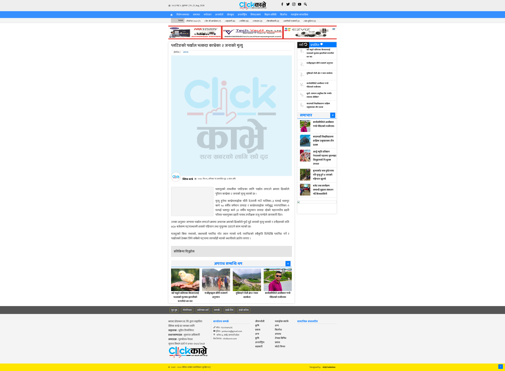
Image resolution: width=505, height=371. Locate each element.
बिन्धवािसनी (273, 21)
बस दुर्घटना (310, 21)
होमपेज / (177, 52)
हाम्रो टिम (229, 310)
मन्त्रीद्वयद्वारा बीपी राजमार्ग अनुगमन (320, 63)
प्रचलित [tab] (314, 45)
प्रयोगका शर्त (202, 310)
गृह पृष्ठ (174, 310)
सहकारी (230, 21)
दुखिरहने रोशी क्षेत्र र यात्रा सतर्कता (319, 73)
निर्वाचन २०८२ (193, 21)
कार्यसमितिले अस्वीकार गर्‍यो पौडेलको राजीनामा (317, 85)
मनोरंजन (207, 14)
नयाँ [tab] (301, 45)
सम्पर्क (217, 310)
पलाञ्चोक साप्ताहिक (299, 14)
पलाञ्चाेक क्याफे (282, 321)
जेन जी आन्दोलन (213, 21)
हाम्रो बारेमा (244, 310)
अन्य (277, 325)
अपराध (185, 52)
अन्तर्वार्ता (219, 14)
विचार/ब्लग (256, 14)
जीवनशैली (259, 321)
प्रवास (257, 330)
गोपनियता (187, 310)
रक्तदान (258, 21)
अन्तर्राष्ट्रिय (242, 14)
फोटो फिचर (280, 346)
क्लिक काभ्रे (187, 179)
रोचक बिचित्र (280, 338)
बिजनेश (283, 14)
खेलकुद (230, 14)
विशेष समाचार (182, 14)
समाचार (196, 14)
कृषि (257, 325)
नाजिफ (244, 21)
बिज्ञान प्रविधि (270, 14)
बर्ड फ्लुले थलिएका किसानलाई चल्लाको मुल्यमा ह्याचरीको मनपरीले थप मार (320, 53)
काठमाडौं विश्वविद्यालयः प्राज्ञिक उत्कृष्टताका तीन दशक (318, 105)
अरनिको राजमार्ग (292, 21)
